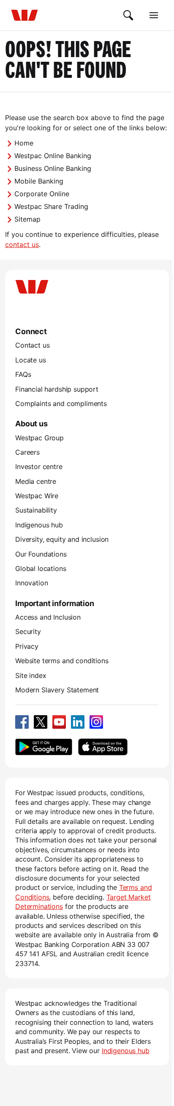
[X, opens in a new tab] (40, 722)
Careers (27, 452)
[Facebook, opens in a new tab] (22, 722)
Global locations (40, 568)
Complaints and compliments (61, 403)
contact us (22, 244)
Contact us (32, 345)
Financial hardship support (56, 389)
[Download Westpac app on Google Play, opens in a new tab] (43, 746)
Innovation (31, 583)
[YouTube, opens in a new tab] (59, 722)
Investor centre (39, 466)
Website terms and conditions (62, 660)
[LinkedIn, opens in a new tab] (77, 722)
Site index (30, 675)
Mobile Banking (38, 181)
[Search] (128, 15)
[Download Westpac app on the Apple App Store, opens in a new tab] (102, 746)
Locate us (30, 360)
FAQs (23, 374)
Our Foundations (41, 554)
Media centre (35, 481)
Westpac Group (39, 438)
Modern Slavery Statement (57, 690)
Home (23, 143)
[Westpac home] (24, 15)
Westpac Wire (36, 495)
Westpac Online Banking (52, 155)
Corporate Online (41, 193)
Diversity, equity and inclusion (62, 539)
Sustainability (36, 510)
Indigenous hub (39, 525)
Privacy (26, 646)
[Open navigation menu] (154, 15)
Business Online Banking (52, 168)
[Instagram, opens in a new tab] (96, 722)
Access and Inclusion (48, 617)
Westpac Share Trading (51, 206)
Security (28, 631)
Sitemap (27, 219)
